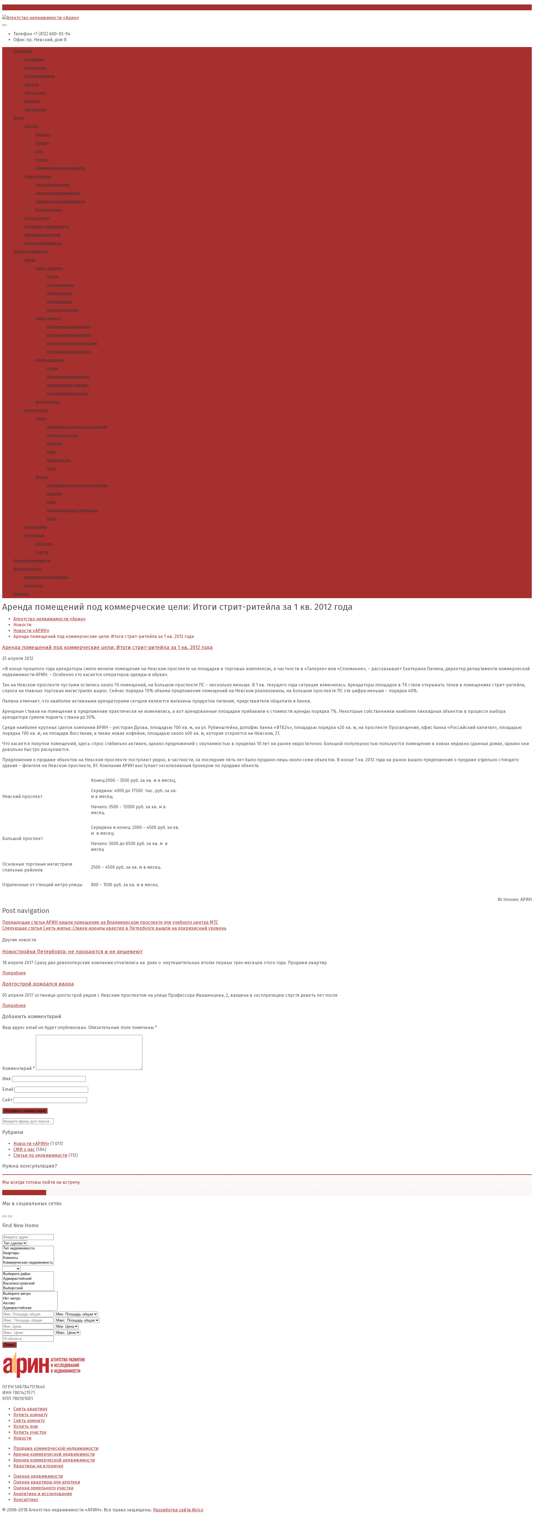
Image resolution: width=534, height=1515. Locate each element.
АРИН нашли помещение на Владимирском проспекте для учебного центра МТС (110, 922)
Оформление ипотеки (42, 235)
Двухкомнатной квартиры (68, 385)
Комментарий (18, 1068)
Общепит (54, 443)
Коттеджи (44, 544)
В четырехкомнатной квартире (72, 343)
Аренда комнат (48, 402)
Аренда (42, 477)
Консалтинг (33, 585)
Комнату (43, 143)
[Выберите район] (28, 1274)
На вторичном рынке (53, 185)
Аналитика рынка (27, 569)
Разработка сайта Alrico (178, 1509)
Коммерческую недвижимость (60, 168)
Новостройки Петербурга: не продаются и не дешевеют (72, 952)
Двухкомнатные (60, 293)
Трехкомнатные (59, 301)
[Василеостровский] (28, 1283)
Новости (31, 84)
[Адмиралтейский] (28, 1278)
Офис (51, 452)
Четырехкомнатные (63, 310)
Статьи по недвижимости (40, 1155)
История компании (39, 76)
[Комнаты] (28, 1258)
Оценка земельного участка (43, 1488)
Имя (6, 1078)
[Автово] (30, 1303)
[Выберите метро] (30, 1293)
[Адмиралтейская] (30, 1308)
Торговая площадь (62, 435)
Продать (31, 126)
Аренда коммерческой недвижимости (54, 1454)
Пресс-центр (34, 93)
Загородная (34, 535)
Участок (42, 160)
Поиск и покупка (37, 176)
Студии (52, 276)
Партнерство (35, 109)
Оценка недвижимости (42, 243)
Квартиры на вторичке (38, 1466)
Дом (39, 151)
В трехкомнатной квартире (69, 335)
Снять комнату (29, 1420)
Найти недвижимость (30, 251)
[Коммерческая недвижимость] (28, 1262)
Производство (59, 460)
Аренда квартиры (50, 360)
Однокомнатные (60, 285)
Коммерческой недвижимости (60, 201)
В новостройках (49, 210)
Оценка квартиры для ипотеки (46, 1482)
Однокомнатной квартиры (68, 377)
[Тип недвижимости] (28, 1248)
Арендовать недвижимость (46, 226)
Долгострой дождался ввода (38, 984)
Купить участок (29, 1432)
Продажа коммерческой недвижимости (55, 1448)
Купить (41, 418)
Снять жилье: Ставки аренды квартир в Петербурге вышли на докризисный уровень (114, 928)
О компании (23, 51)
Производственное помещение (72, 510)
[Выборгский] (28, 1288)
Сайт (7, 1100)
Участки (42, 552)
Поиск (9, 1345)
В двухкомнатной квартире (69, 327)
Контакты (21, 594)
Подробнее (14, 973)
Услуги (18, 118)
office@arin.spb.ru (32, 7)
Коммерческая (36, 410)
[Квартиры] (28, 1253)
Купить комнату (48, 318)
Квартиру (43, 134)
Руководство (35, 68)
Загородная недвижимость (58, 193)
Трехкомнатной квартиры (67, 393)
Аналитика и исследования (46, 577)
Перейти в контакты (24, 1192)
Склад (51, 468)
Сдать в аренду (37, 218)
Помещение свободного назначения (77, 427)
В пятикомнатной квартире (69, 352)
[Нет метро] (30, 1298)
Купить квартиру (49, 268)
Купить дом (25, 1426)
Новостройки (35, 527)
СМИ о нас (24, 1149)
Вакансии (32, 101)
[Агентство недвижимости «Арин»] (40, 17)
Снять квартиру (30, 1408)
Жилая (29, 260)
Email (7, 1089)
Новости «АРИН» (31, 1143)
